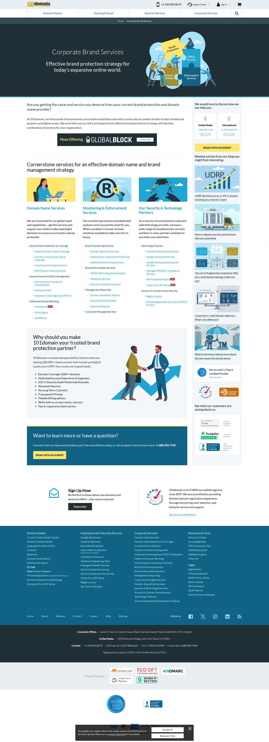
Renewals (32, 554)
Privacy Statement (198, 573)
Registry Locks (88, 582)
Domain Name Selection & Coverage (153, 541)
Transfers (32, 549)
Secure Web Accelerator (93, 549)
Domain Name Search (38, 558)
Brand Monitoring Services (148, 566)
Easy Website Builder (92, 545)
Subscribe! (80, 506)
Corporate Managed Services (149, 579)
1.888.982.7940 (205, 130)
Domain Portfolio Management (151, 549)
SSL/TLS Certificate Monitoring (97, 573)
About (44, 616)
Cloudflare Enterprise (92, 556)
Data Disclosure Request (201, 594)
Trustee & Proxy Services (147, 545)
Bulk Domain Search (37, 562)
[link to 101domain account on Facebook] (190, 618)
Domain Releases (39, 571)
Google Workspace (91, 537)
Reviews (60, 616)
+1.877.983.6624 (128, 645)
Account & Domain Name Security (152, 592)
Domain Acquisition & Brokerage (44, 579)
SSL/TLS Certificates (91, 586)
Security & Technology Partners (151, 588)
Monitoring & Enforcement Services (105, 210)
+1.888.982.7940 (188, 645)
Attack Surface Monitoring (95, 569)
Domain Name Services (46, 208)
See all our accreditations (182, 514)
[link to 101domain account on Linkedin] (227, 618)
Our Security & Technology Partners (160, 210)
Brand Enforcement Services (149, 571)
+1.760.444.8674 (229, 130)
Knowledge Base (197, 541)
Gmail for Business (91, 541)
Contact (77, 616)
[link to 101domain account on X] (203, 618)
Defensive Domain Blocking (149, 558)
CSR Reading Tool (197, 549)
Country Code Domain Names (43, 537)
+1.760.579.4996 (155, 645)
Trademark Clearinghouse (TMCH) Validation (158, 554)
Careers (94, 616)
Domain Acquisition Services (149, 583)
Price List (193, 558)
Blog (108, 616)
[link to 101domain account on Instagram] (215, 618)
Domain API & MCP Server (41, 583)
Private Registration (37, 575)
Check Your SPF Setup (92, 577)
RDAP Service (195, 590)
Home (30, 616)
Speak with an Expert (50, 455)
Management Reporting (147, 575)
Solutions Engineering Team (95, 561)
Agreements (194, 569)
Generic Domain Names (39, 541)
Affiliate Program (197, 554)
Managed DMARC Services (95, 565)
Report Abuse (195, 581)
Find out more (215, 377)
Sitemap (123, 616)
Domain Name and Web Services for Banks (157, 600)
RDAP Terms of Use (198, 577)
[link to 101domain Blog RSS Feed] (239, 618)
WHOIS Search (196, 586)
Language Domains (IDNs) (41, 545)
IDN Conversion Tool (199, 545)
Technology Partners (145, 596)
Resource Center (197, 537)
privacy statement (117, 734)
